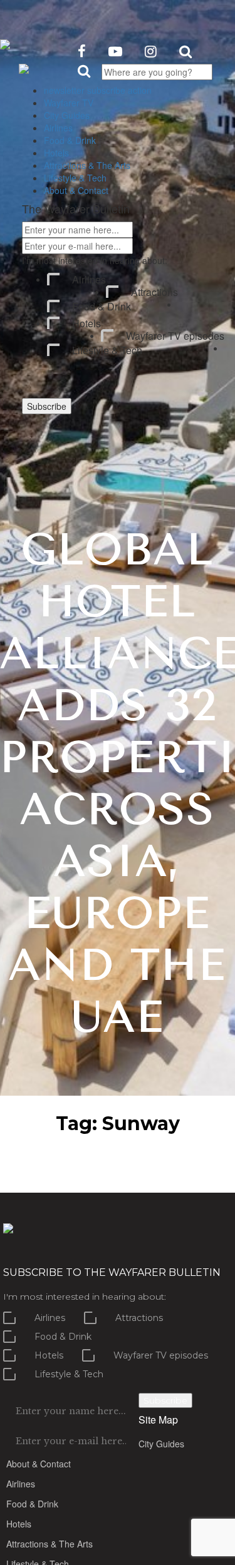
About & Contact (38, 1463)
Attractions (154, 292)
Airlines (89, 280)
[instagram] (151, 50)
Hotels (86, 323)
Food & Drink (101, 307)
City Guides (161, 1443)
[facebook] (82, 50)
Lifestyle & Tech (107, 350)
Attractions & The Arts (49, 1543)
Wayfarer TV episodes (175, 336)
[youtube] (115, 50)
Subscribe (46, 406)
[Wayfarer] (8, 1226)
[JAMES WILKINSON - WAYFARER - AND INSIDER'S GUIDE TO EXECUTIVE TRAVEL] (5, 40)
